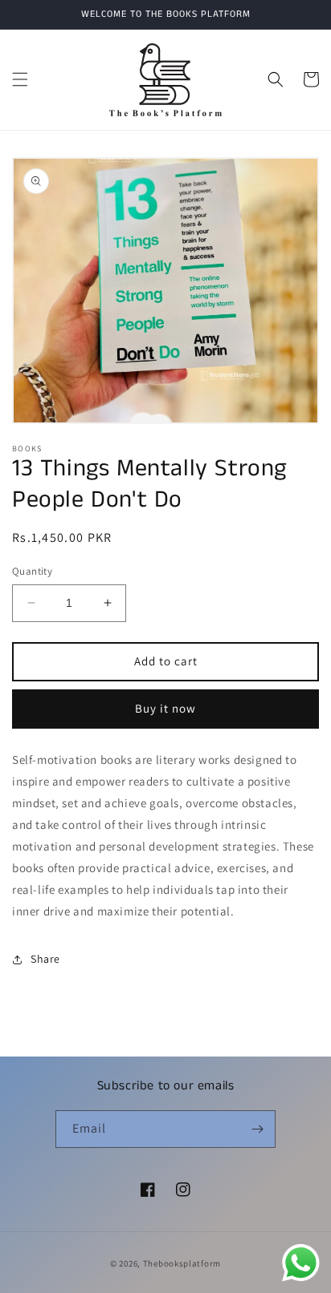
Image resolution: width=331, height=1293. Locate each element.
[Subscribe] (257, 1129)
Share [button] (45, 959)
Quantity (32, 571)
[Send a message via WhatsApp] (301, 1263)
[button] (20, 79)
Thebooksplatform (182, 1263)
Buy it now (165, 708)
